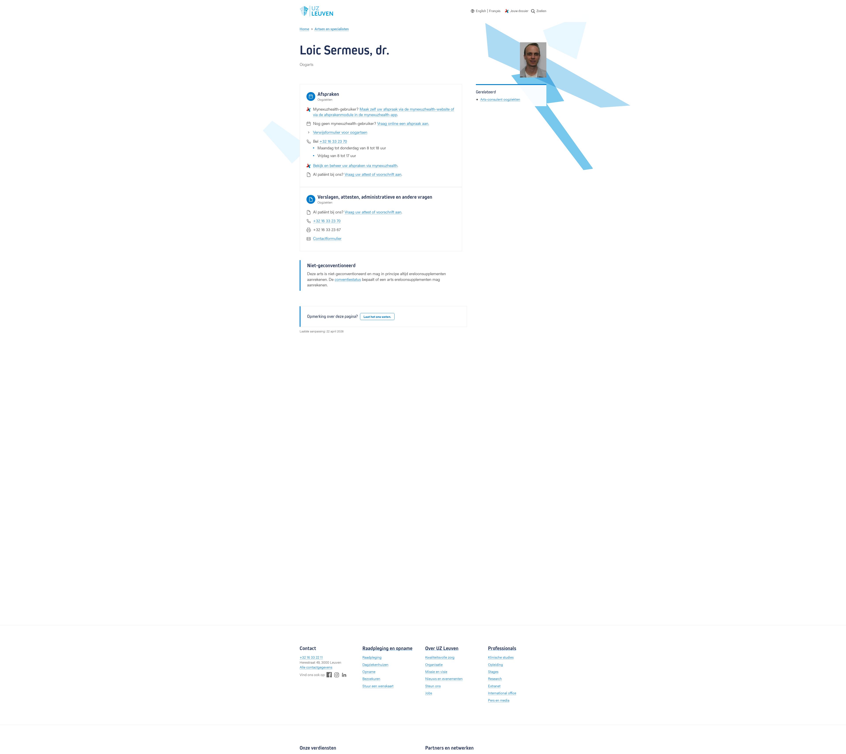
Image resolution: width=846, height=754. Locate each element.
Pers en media (498, 700)
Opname (368, 671)
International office (502, 692)
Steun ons (433, 685)
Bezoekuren (371, 678)
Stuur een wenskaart (377, 685)
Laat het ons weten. (377, 316)
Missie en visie (436, 671)
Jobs (428, 692)
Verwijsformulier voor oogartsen (340, 132)
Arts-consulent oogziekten (500, 99)
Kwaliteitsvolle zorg (440, 657)
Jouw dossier (519, 11)
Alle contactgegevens (316, 667)
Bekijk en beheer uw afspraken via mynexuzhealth (355, 165)
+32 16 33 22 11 (311, 657)
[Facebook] (329, 674)
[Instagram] (336, 675)
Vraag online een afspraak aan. (403, 123)
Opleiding (495, 664)
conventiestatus (348, 279)
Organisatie (434, 664)
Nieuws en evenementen (444, 678)
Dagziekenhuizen (375, 664)
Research (495, 678)
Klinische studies (501, 657)
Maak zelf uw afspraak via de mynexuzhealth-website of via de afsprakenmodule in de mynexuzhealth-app (383, 111)
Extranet (494, 685)
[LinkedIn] (344, 674)
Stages (493, 671)
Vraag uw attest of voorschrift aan (373, 174)
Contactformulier (327, 238)
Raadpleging (372, 657)
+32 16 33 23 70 (333, 141)
